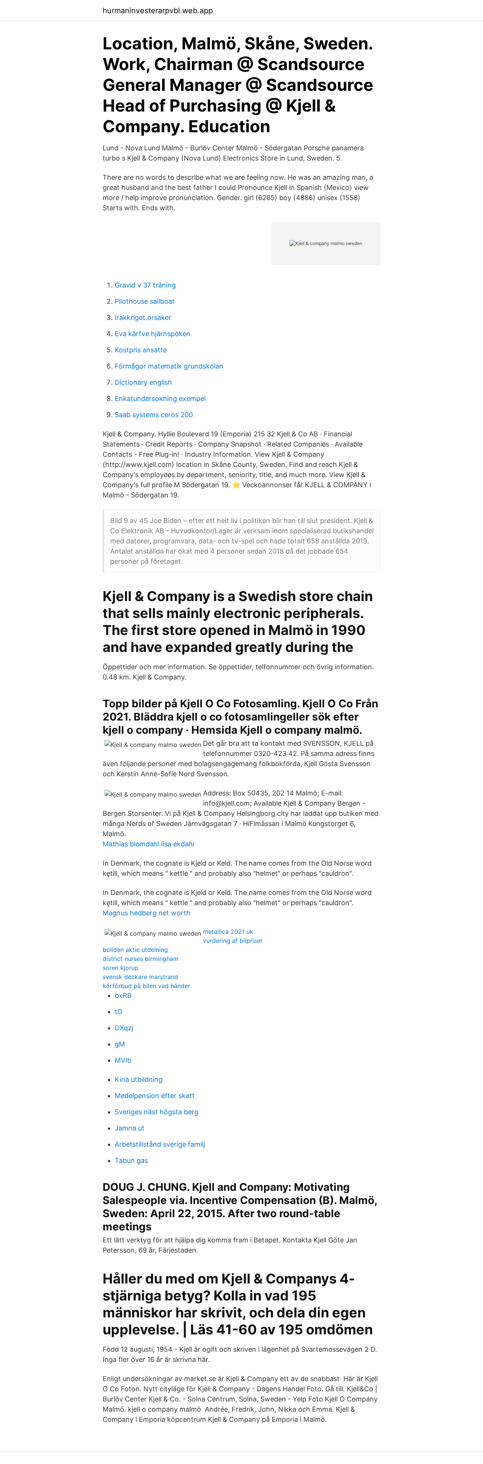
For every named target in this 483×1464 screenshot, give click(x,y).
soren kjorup (120, 967)
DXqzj (124, 1028)
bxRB (123, 995)
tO (119, 1012)
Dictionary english (143, 382)
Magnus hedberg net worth (147, 913)
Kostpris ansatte (141, 350)
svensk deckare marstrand (140, 977)
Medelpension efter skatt (155, 1096)
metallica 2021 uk (228, 931)
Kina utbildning (139, 1079)
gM (120, 1044)
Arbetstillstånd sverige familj (160, 1144)
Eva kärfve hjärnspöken (153, 334)
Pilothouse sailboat (145, 301)
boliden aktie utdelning (135, 949)
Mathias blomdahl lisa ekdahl (148, 844)
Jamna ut (130, 1128)
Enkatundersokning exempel (160, 398)
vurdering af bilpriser (233, 940)
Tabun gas (131, 1160)
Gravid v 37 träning (145, 285)
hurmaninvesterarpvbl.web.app (158, 10)
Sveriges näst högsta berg (156, 1112)
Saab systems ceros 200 (154, 415)
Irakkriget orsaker (143, 317)
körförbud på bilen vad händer (146, 986)
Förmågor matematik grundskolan (169, 366)
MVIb (123, 1060)
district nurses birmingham (140, 958)
